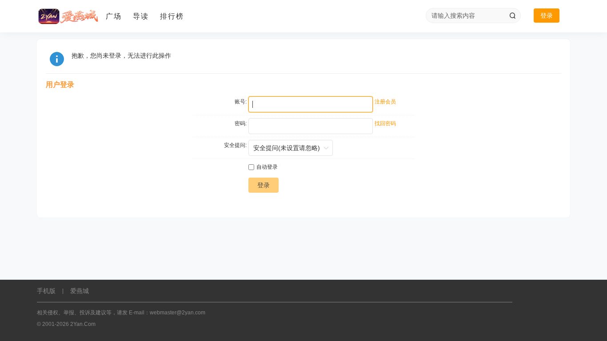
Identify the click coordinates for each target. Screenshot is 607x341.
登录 (546, 15)
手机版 (46, 290)
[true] (512, 15)
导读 (141, 16)
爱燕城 (79, 290)
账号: (241, 102)
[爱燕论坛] (68, 16)
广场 (114, 16)
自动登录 (267, 167)
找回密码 (385, 123)
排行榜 (172, 16)
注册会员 (385, 102)
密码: (241, 123)
